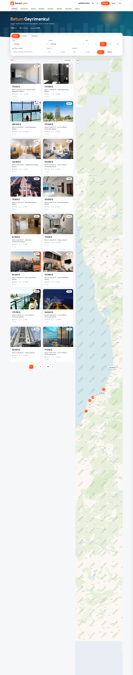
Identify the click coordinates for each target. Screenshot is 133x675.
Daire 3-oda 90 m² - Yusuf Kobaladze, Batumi (57, 278)
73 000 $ (48, 237)
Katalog (14, 9)
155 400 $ (49, 124)
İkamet (33, 9)
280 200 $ (16, 124)
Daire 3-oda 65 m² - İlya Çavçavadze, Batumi (24, 278)
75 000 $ (16, 86)
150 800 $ (49, 274)
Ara (100, 52)
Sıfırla (110, 52)
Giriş (113, 3)
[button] (105, 396)
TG (97, 3)
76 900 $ (16, 199)
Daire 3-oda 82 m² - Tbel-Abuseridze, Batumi (57, 90)
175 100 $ (16, 312)
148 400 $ (49, 312)
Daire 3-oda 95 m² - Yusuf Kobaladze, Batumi (24, 128)
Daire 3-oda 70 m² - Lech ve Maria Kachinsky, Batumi (56, 353)
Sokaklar (50, 9)
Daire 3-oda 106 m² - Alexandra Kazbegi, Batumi (25, 165)
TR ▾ (120, 3)
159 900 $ (49, 162)
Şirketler (59, 9)
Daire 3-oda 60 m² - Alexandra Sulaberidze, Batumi (22, 241)
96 (48, 367)
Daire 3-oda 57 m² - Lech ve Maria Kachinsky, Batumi (56, 128)
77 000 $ (48, 349)
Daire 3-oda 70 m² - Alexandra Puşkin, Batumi (24, 203)
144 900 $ (16, 162)
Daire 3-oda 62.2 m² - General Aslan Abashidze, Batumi (23, 90)
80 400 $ (16, 274)
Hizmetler (68, 9)
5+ (117, 44)
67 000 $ (16, 237)
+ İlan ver (105, 3)
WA (93, 3)
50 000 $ (16, 349)
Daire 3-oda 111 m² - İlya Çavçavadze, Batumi (57, 203)
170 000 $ (49, 86)
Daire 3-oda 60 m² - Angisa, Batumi (56, 240)
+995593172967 (84, 3)
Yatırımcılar (24, 9)
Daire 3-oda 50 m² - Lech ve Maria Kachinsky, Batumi (56, 316)
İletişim (77, 9)
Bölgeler (41, 9)
